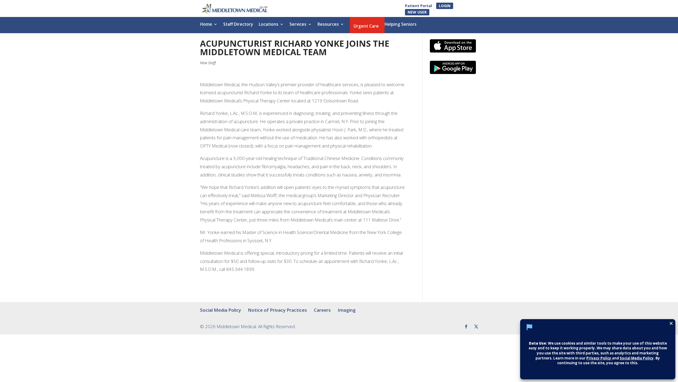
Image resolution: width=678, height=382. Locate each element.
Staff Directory (238, 24)
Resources (328, 24)
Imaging (347, 310)
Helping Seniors (401, 24)
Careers (322, 310)
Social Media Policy (220, 310)
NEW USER (417, 12)
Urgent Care (366, 26)
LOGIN (444, 5)
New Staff (208, 62)
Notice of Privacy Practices (277, 310)
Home (206, 24)
